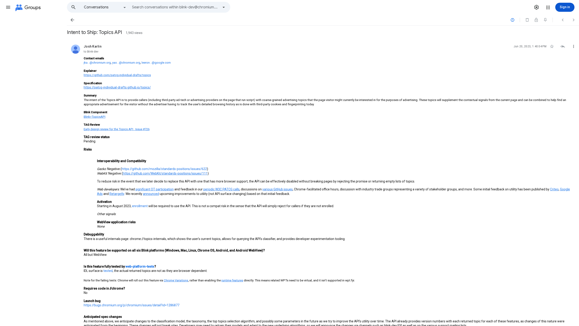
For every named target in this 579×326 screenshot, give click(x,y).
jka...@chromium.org (97, 62)
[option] (105, 7)
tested (108, 271)
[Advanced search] (223, 7)
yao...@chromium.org (126, 62)
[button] (8, 7)
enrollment (140, 206)
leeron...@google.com (156, 62)
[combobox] (175, 7)
